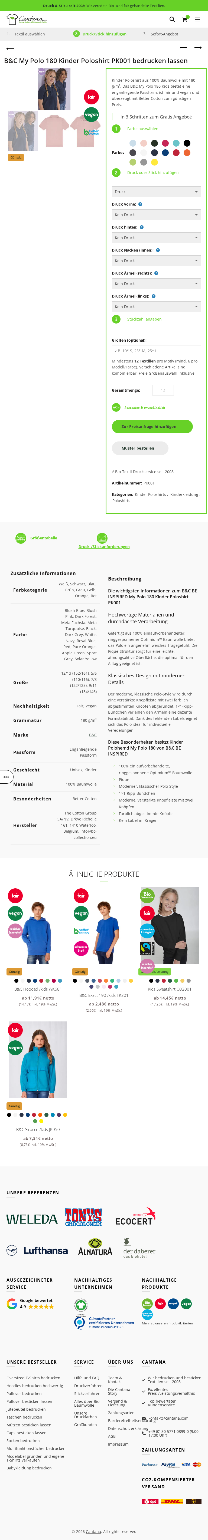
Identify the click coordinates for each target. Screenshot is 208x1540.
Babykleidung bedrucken (29, 1467)
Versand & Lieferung (117, 1403)
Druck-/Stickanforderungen (104, 546)
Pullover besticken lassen (29, 1401)
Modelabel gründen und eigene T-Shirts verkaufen (35, 1458)
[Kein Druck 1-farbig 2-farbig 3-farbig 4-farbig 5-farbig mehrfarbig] (156, 214)
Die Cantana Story (119, 1391)
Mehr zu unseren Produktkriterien (167, 1323)
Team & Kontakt (115, 1379)
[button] (30, 1303)
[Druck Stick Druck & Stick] (156, 191)
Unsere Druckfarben (85, 1414)
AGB (112, 1436)
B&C (93, 734)
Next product (197, 47)
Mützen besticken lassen (28, 1424)
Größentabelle (43, 537)
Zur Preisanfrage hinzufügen (151, 426)
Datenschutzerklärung (128, 1428)
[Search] (172, 19)
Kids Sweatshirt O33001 (170, 989)
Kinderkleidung (184, 494)
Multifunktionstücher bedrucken (36, 1448)
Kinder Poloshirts (150, 494)
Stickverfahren (87, 1393)
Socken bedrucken (23, 1440)
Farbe (117, 152)
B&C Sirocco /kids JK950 (38, 1129)
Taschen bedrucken (24, 1417)
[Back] (10, 47)
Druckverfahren (88, 1385)
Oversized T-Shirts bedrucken (33, 1377)
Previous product (184, 47)
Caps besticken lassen (26, 1432)
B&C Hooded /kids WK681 (38, 989)
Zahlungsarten (121, 1412)
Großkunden (85, 1424)
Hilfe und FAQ (86, 1377)
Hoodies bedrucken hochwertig (34, 1385)
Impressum (118, 1444)
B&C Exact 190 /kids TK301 (104, 995)
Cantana (93, 1531)
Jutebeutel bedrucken (26, 1409)
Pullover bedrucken (24, 1393)
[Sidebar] (7, 777)
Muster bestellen (138, 448)
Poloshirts (121, 500)
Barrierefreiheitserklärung (132, 1420)
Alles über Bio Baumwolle (86, 1403)
